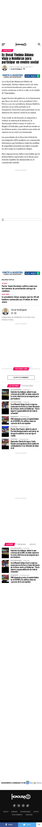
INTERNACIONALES (25, 812)
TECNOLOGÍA (28, 815)
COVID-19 (5, 812)
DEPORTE (36, 812)
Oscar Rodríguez (16, 69)
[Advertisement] (21, 21)
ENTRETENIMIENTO (17, 815)
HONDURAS (14, 812)
